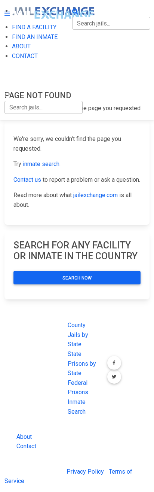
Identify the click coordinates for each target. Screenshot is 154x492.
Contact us (27, 179)
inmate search (41, 163)
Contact (26, 446)
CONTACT (17, 80)
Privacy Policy (85, 471)
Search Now (77, 278)
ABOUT (13, 64)
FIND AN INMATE (27, 49)
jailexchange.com (95, 195)
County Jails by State (78, 335)
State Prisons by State (82, 363)
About (24, 436)
